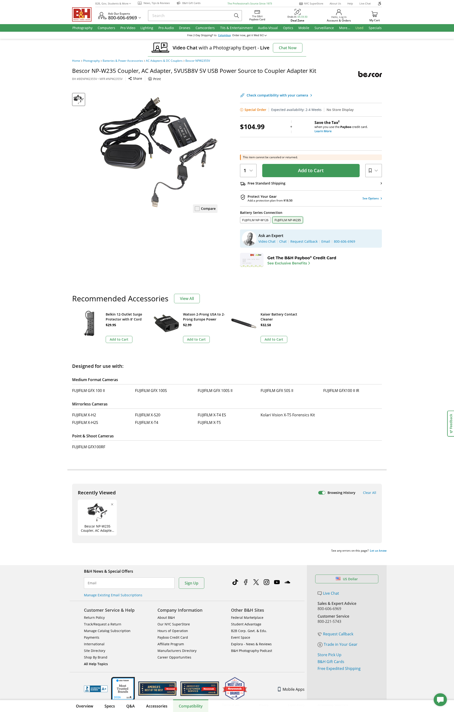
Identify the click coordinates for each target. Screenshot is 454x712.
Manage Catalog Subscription (107, 630)
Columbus (224, 35)
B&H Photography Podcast (251, 650)
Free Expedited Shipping (339, 668)
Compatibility (191, 706)
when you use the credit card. (341, 126)
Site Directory (94, 650)
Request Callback (338, 634)
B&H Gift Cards (331, 661)
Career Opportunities (174, 657)
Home (76, 60)
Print (157, 79)
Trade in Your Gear (341, 644)
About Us (335, 3)
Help (350, 3)
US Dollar (350, 579)
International (94, 644)
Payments (91, 637)
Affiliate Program (170, 644)
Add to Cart (311, 170)
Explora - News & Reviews (251, 644)
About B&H (166, 617)
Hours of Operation (172, 630)
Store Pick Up (329, 654)
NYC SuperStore (313, 3)
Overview (84, 706)
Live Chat (365, 3)
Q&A (130, 706)
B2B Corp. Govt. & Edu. (249, 630)
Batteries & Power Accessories (123, 60)
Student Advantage (246, 624)
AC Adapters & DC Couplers (164, 60)
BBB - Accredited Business (96, 688)
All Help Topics (96, 664)
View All (187, 298)
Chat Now (288, 47)
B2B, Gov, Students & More (111, 3)
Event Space (240, 637)
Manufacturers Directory (176, 650)
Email (92, 583)
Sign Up (191, 583)
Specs (110, 706)
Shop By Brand (95, 657)
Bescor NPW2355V (197, 60)
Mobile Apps (294, 689)
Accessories (156, 706)
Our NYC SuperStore (173, 624)
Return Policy (94, 617)
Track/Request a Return (102, 624)
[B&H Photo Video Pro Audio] (83, 14)
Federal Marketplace (247, 617)
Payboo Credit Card (172, 637)
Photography (91, 60)
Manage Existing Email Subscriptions (113, 595)
